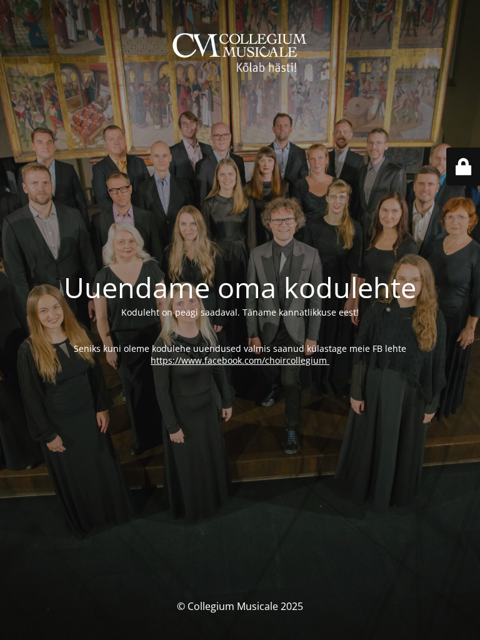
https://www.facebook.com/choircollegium (240, 360)
